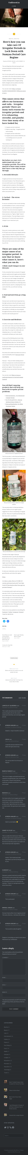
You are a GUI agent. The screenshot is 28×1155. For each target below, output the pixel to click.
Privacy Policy (10, 1001)
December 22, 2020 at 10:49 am (10, 872)
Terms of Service (20, 1001)
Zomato (21, 612)
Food (5, 1048)
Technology (7, 1069)
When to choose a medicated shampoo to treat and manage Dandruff (12, 377)
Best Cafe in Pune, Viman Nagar (15, 1097)
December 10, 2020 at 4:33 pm (9, 707)
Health (11, 38)
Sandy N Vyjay (7, 830)
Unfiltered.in (14, 2)
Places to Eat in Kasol (14, 1090)
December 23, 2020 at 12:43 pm (13, 818)
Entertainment (7, 1036)
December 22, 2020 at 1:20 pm (9, 909)
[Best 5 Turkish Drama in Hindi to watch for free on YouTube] (14, 1080)
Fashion (6, 1039)
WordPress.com (16, 1152)
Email (4, 985)
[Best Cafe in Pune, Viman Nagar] (14, 1094)
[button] (14, 430)
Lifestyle (16, 38)
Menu (14, 6)
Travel (5, 1072)
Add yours (22, 698)
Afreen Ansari (11, 61)
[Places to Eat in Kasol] (14, 1088)
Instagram (15, 612)
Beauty (5, 1030)
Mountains (6, 1063)
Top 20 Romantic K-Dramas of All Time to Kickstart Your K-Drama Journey (16, 1107)
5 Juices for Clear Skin (7, 645)
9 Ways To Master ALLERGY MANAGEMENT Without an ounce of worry (14, 91)
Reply (24, 705)
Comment (5, 957)
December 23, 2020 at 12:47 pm (13, 854)
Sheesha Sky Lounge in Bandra (16, 1115)
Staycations (7, 1066)
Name (4, 977)
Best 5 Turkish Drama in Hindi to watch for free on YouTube (16, 1083)
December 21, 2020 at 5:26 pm (9, 832)
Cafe (5, 1033)
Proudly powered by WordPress (11, 1150)
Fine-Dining (7, 1045)
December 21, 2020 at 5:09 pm (9, 794)
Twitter (10, 612)
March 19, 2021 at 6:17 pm (12, 757)
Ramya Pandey (7, 771)
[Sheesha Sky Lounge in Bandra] (14, 1113)
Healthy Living (14, 658)
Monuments (7, 1060)
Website (4, 992)
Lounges (6, 1057)
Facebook (4, 612)
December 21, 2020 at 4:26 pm (9, 773)
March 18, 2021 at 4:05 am (12, 741)
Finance (6, 1042)
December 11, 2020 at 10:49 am (13, 727)
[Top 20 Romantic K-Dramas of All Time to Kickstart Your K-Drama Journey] (14, 1103)
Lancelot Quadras (9, 705)
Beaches (6, 1027)
